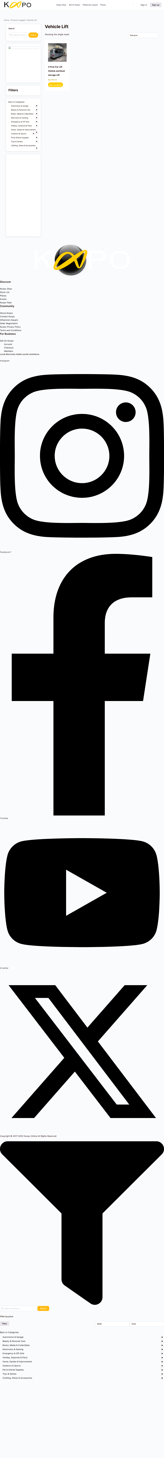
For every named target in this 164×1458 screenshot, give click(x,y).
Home (6, 20)
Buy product (55, 85)
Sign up (155, 5)
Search (11, 28)
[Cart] (136, 5)
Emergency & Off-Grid (20, 122)
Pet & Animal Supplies (20, 137)
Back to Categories (16, 102)
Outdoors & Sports (18, 133)
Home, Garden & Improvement (23, 130)
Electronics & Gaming (19, 118)
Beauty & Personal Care (20, 110)
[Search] (129, 4)
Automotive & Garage (19, 106)
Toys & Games (17, 141)
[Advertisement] (23, 195)
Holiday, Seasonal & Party (21, 126)
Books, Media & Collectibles (22, 114)
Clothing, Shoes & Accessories (23, 145)
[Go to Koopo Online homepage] (18, 5)
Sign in (144, 5)
